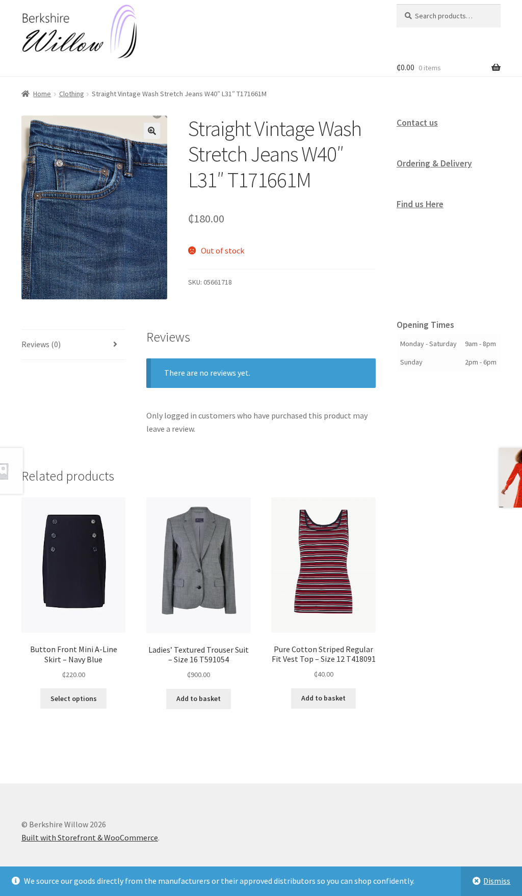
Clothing (71, 93)
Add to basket (198, 698)
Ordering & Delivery (434, 163)
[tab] (73, 345)
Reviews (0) (41, 344)
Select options (73, 698)
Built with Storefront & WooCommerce (89, 837)
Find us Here (420, 204)
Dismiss (496, 881)
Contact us (417, 122)
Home (42, 93)
